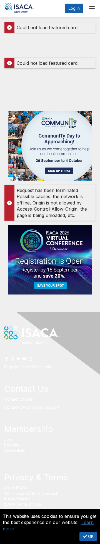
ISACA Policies (17, 498)
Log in (74, 8)
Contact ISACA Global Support (32, 407)
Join (8, 439)
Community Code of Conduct (30, 493)
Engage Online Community (28, 367)
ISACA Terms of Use (22, 504)
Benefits (11, 445)
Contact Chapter (19, 399)
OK (90, 536)
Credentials (14, 450)
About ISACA (15, 487)
